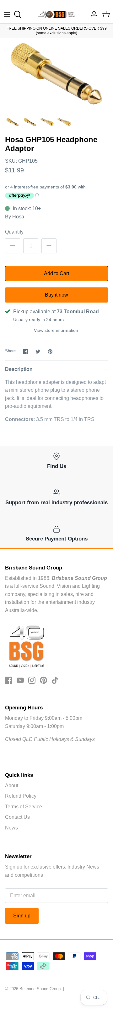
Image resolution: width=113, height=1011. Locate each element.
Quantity (14, 231)
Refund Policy (20, 796)
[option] (56, 75)
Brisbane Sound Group (40, 988)
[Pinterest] (43, 680)
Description (19, 369)
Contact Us (17, 817)
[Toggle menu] (7, 14)
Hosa (18, 216)
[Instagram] (31, 680)
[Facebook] (8, 680)
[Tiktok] (55, 680)
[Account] (92, 14)
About (11, 785)
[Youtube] (20, 680)
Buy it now (56, 295)
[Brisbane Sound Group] (56, 14)
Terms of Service (23, 806)
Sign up (21, 915)
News (11, 827)
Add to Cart (56, 273)
